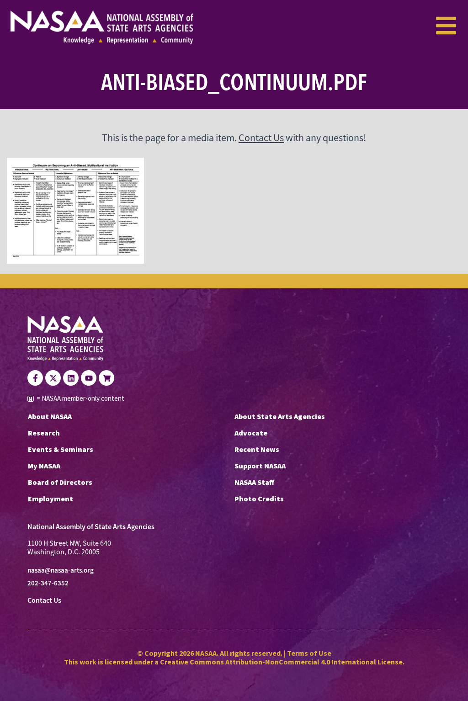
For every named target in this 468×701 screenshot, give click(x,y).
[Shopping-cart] (106, 378)
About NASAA (50, 416)
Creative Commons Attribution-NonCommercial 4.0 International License (281, 661)
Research (44, 432)
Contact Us (261, 138)
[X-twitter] (53, 378)
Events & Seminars (60, 449)
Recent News (256, 449)
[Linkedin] (71, 378)
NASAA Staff (254, 482)
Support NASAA (260, 465)
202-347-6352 (48, 583)
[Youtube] (88, 378)
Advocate (250, 432)
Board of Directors (60, 482)
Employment (50, 498)
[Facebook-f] (35, 378)
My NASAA (44, 465)
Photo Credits (259, 498)
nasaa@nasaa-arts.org (60, 570)
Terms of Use (309, 653)
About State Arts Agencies (279, 416)
